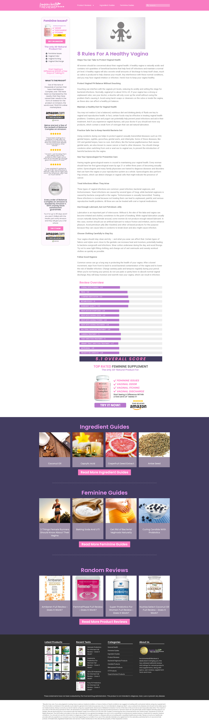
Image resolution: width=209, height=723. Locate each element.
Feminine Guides (127, 5)
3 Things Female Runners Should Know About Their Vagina (54, 532)
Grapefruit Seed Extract (121, 463)
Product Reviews (84, 5)
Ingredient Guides (107, 5)
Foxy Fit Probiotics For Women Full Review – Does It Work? (94, 686)
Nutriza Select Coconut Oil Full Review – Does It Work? (154, 610)
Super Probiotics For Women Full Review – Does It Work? (121, 610)
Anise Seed (154, 463)
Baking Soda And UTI (88, 529)
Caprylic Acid (88, 463)
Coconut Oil (54, 463)
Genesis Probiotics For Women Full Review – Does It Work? (94, 650)
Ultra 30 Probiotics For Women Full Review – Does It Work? (94, 675)
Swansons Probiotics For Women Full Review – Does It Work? (93, 663)
